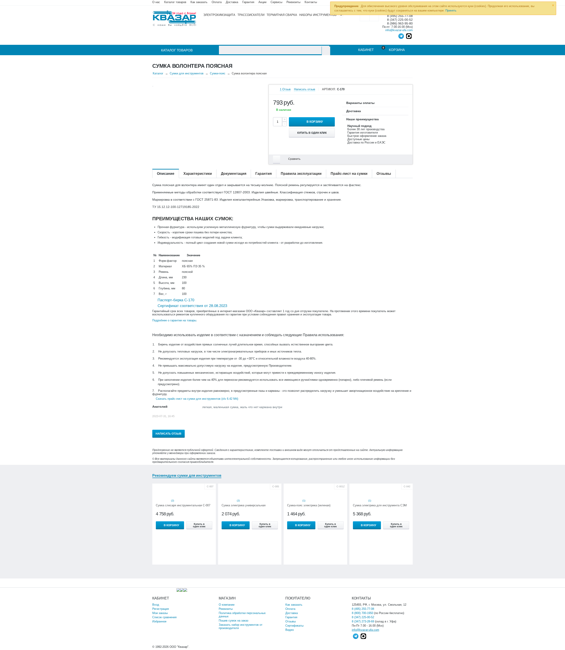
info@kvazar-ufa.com (399, 30)
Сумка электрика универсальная (244, 505)
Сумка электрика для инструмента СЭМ (380, 505)
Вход (155, 604)
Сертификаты (294, 625)
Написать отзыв (304, 89)
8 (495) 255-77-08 (363, 608)
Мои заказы (160, 613)
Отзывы (290, 621)
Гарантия (291, 617)
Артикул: (329, 89)
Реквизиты (293, 2)
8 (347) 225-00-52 (400, 19)
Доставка (291, 613)
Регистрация (160, 608)
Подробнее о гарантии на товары (174, 320)
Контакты (311, 2)
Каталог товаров (175, 2)
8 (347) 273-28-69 (363, 621)
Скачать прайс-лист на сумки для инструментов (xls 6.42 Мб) (197, 398)
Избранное (159, 621)
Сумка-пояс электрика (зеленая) (308, 505)
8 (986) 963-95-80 (400, 23)
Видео (289, 629)
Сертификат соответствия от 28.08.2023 (191, 306)
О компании (226, 604)
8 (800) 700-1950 (362, 613)
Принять (450, 10)
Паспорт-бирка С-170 (175, 300)
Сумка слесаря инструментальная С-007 (183, 505)
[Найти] (326, 51)
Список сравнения (164, 617)
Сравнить (294, 158)
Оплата (217, 2)
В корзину (315, 121)
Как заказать (198, 2)
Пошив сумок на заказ (233, 620)
